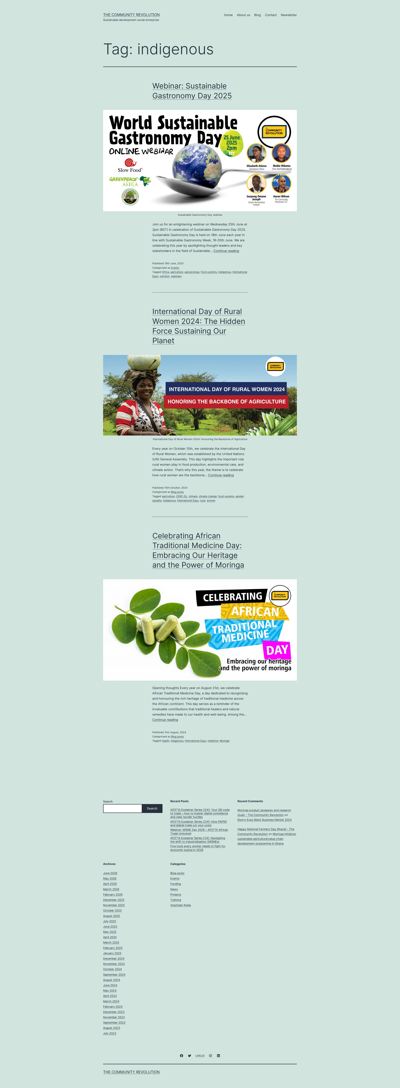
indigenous (224, 271)
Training (175, 899)
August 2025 (111, 916)
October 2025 (112, 910)
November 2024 (114, 963)
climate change (208, 496)
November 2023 (114, 1017)
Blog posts (177, 491)
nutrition (165, 276)
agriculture (176, 271)
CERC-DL (181, 496)
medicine (213, 740)
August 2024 (111, 980)
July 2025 (109, 921)
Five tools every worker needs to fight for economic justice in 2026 (197, 847)
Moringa (224, 740)
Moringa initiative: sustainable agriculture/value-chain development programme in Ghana (267, 838)
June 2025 (110, 926)
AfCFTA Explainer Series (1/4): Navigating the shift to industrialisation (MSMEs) (197, 839)
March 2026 (111, 889)
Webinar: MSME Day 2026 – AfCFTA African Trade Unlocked (199, 831)
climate (193, 496)
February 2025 (112, 948)
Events (175, 267)
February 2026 (112, 894)
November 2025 (114, 905)
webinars (176, 276)
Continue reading (226, 251)
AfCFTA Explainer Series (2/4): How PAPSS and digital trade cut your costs (198, 823)
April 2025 (110, 937)
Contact (271, 15)
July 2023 (109, 1033)
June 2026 (110, 873)
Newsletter (289, 15)
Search (108, 801)
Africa (165, 271)
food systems (209, 271)
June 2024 (110, 985)
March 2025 (111, 942)
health (165, 740)
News (174, 889)
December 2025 (113, 899)
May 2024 (110, 990)
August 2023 (111, 1027)
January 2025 (112, 953)
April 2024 (110, 995)
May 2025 (109, 931)
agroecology (192, 271)
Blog (257, 15)
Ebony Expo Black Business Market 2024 (265, 819)
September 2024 (114, 974)
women (211, 500)
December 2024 (114, 958)
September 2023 (114, 1022)
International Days (188, 500)
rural (202, 500)
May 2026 (109, 878)
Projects (175, 894)
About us (243, 15)
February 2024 (113, 1006)
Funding (175, 883)
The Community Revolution (131, 14)
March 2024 (111, 1001)
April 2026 (110, 883)
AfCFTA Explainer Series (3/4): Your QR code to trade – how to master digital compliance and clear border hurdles (200, 813)
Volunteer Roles (180, 905)
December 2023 (113, 1012)
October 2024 (112, 969)
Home (228, 15)
